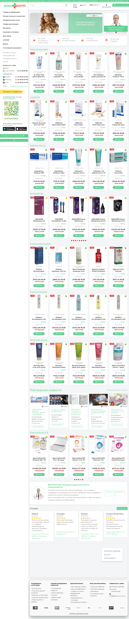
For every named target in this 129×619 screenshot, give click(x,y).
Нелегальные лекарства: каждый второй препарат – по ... (98, 411)
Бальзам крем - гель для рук (59, 72)
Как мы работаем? (78, 589)
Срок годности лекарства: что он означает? (117, 411)
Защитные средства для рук (99, 72)
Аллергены (36, 588)
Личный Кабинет (98, 587)
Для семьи (7, 36)
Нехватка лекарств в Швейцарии (58, 411)
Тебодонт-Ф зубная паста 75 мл (78, 173)
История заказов (97, 589)
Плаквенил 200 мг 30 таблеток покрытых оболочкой (40, 536)
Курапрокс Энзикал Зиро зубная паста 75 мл (39, 173)
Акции (54, 595)
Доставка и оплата (9, 52)
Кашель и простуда (40, 595)
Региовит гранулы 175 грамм (39, 76)
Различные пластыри (79, 120)
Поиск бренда (57, 593)
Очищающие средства (59, 314)
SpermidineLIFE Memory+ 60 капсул (78, 460)
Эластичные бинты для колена (59, 267)
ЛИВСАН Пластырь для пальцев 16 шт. (78, 124)
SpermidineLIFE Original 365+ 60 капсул (118, 460)
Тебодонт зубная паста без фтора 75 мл (59, 173)
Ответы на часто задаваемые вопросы (77, 593)
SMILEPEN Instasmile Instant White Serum (118, 221)
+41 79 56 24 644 (22, 76)
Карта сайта (56, 597)
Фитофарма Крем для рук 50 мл (79, 76)
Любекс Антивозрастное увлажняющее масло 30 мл (79, 320)
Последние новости (10, 58)
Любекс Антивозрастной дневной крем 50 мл (98, 320)
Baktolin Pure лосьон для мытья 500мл (118, 76)
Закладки (95, 591)
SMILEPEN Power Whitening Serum (78, 220)
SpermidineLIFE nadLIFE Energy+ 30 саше (98, 460)
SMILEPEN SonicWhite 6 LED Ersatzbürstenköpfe (40, 221)
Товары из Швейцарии (11, 12)
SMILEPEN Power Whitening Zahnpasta (59, 221)
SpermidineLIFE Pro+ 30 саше (39, 459)
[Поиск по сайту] (66, 5)
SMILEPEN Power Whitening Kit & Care (98, 221)
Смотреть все (122, 508)
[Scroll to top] (14, 140)
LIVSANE (6, 40)
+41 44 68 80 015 (22, 71)
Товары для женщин (11, 24)
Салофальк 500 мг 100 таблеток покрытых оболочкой (89, 536)
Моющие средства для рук (39, 72)
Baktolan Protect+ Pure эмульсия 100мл (98, 76)
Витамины (7, 28)
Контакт (5, 61)
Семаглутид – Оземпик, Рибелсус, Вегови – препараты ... (39, 411)
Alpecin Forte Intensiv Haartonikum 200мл (98, 272)
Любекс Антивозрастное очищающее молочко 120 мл (59, 320)
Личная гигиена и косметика (14, 16)
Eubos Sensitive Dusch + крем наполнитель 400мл (98, 368)
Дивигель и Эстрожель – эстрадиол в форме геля (76, 411)
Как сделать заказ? (78, 587)
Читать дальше (38, 426)
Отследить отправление (12, 92)
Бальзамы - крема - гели (79, 315)
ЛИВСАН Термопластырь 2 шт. (118, 124)
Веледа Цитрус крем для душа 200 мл (58, 367)
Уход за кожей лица (40, 597)
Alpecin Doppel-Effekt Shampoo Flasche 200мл (78, 271)
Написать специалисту (115, 492)
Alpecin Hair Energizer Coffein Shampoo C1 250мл (118, 272)
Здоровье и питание (11, 32)
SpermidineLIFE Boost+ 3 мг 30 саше (59, 460)
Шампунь (39, 266)
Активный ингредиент (13, 48)
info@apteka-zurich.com (18, 86)
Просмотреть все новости (117, 390)
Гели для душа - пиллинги (39, 363)
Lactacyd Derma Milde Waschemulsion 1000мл (118, 368)
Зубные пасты (39, 168)
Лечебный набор (39, 314)
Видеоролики (77, 598)
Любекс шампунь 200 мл (39, 270)
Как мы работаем (9, 55)
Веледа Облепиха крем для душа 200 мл (39, 368)
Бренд (5, 44)
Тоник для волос (99, 266)
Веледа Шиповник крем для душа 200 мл (78, 368)
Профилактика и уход (11, 20)
